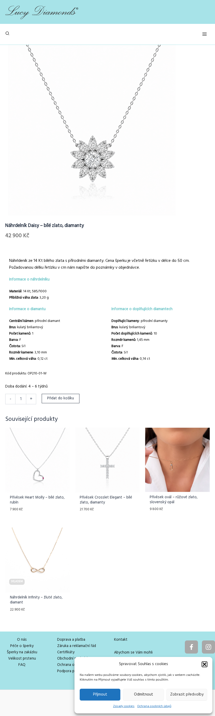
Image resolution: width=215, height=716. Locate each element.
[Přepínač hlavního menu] (204, 34)
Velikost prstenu (22, 659)
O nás (22, 640)
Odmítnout (143, 694)
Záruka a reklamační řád (76, 646)
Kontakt (120, 640)
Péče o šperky (22, 646)
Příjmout (100, 694)
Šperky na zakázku (22, 652)
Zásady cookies (124, 706)
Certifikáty (65, 652)
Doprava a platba (71, 640)
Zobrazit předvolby (186, 694)
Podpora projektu (72, 671)
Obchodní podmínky (73, 659)
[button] (204, 664)
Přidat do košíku (60, 398)
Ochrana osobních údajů (154, 706)
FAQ (21, 665)
